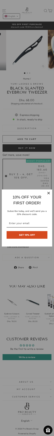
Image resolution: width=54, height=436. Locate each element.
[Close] (48, 193)
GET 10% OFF (27, 234)
